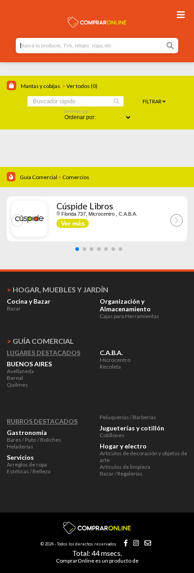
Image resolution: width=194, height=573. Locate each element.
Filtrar (152, 101)
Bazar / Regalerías (121, 473)
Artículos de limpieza (125, 466)
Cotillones (112, 435)
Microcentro (115, 359)
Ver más (73, 223)
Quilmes (17, 384)
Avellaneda (20, 371)
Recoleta (110, 366)
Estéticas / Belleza (29, 471)
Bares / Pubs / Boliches (34, 439)
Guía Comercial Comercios (54, 177)
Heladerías (20, 446)
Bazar (14, 308)
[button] (77, 249)
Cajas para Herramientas (129, 316)
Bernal (15, 377)
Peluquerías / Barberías (128, 417)
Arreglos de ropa (27, 464)
